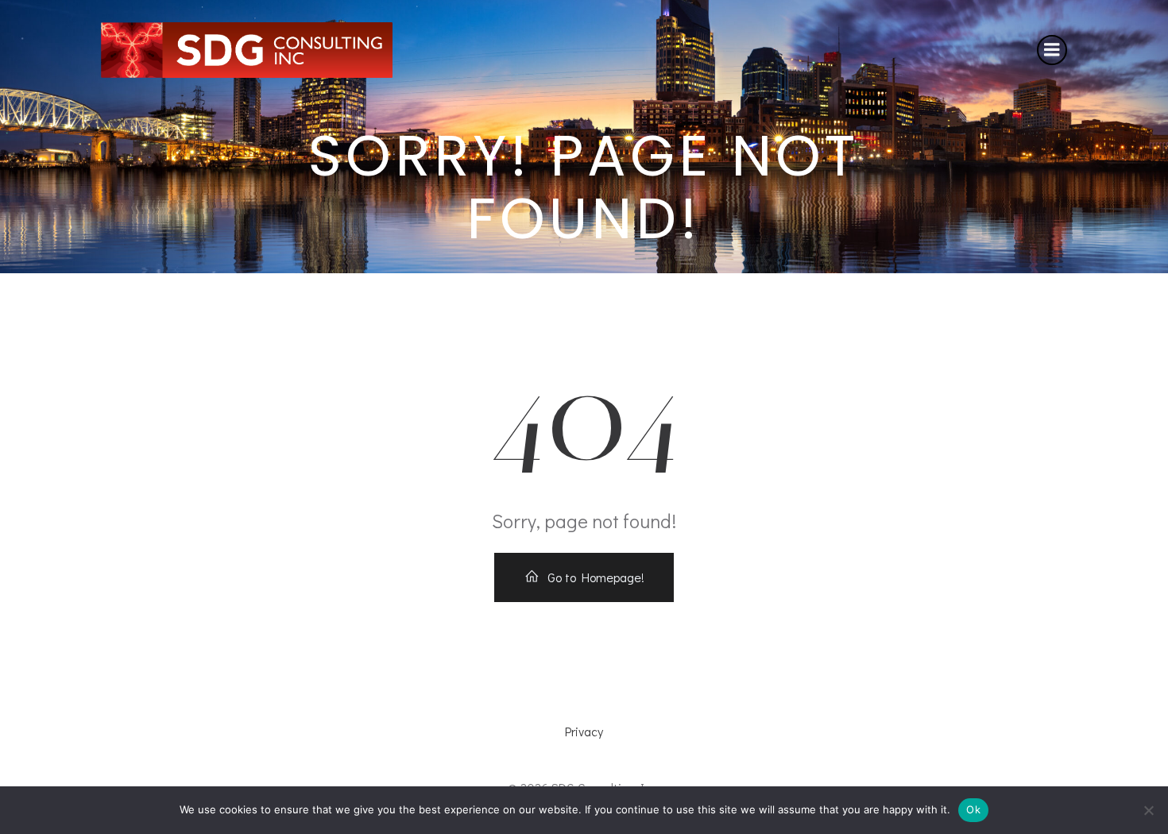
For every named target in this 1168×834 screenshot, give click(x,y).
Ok (973, 809)
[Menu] (1052, 50)
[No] (1148, 810)
